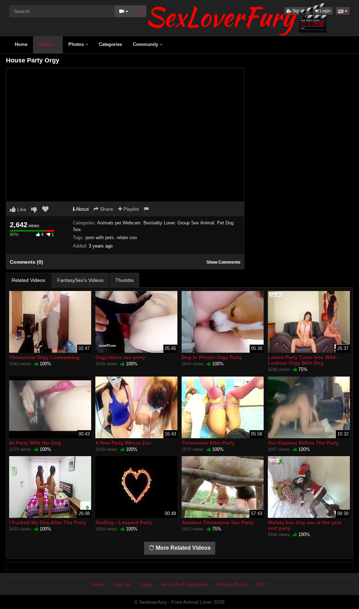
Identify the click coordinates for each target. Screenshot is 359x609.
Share (106, 209)
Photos (76, 44)
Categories (110, 44)
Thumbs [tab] (124, 280)
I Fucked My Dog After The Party (47, 522)
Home (21, 44)
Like (21, 209)
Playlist (130, 209)
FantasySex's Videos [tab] (80, 280)
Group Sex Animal (195, 222)
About (82, 209)
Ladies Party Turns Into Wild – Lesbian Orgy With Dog (304, 360)
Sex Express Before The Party (303, 443)
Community (146, 44)
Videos (46, 44)
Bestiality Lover (159, 222)
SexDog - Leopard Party (123, 522)
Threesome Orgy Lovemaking (44, 357)
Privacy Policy (232, 584)
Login (146, 584)
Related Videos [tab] (28, 280)
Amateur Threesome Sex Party (217, 522)
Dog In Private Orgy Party (212, 357)
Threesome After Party (208, 443)
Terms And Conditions (184, 584)
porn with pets (100, 237)
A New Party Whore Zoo (123, 443)
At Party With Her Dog (35, 443)
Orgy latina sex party (120, 357)
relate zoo (127, 237)
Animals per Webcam (119, 222)
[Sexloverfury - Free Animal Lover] (237, 17)
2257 (261, 584)
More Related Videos (182, 548)
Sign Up (122, 584)
